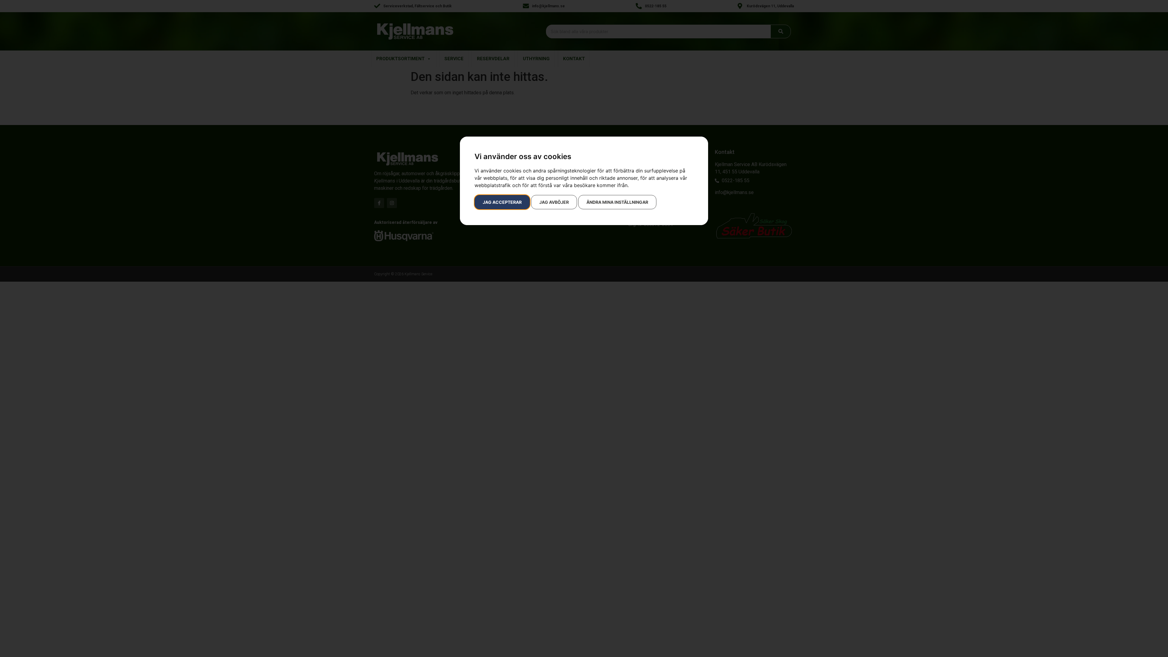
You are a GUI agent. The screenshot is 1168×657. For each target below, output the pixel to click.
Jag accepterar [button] (502, 202)
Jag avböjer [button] (554, 202)
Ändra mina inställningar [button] (617, 202)
